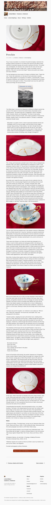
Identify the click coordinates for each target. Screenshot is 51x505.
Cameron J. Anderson (18, 57)
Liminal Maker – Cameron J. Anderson (18, 14)
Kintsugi (20, 364)
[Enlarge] (31, 86)
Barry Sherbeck (25, 500)
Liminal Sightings (27, 57)
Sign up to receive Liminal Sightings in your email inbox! (25, 450)
